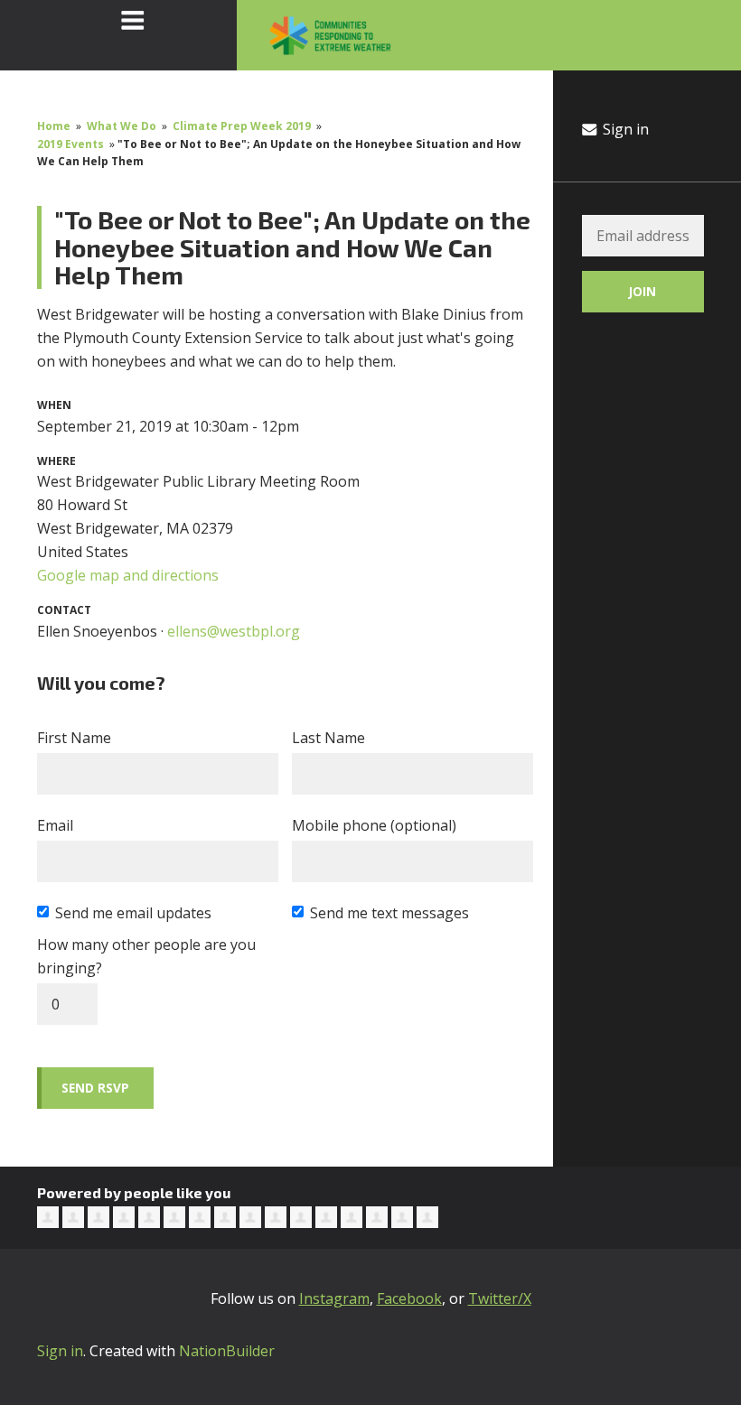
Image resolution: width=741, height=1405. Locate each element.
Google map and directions (128, 575)
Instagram (334, 1298)
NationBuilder (227, 1351)
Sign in (624, 129)
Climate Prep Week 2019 (242, 126)
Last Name (328, 738)
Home (53, 126)
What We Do (121, 126)
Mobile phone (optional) (374, 825)
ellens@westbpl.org (233, 631)
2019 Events (70, 144)
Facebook (409, 1298)
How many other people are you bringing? (146, 956)
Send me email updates (133, 913)
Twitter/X (499, 1298)
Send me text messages (389, 913)
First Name (74, 738)
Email (55, 825)
